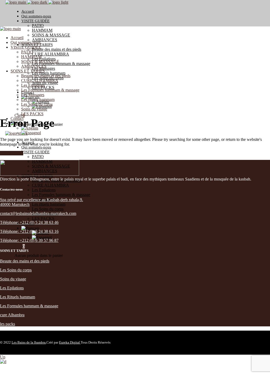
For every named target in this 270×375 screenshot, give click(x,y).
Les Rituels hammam (17, 297)
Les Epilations (12, 288)
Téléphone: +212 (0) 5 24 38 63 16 (29, 231)
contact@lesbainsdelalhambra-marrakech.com (38, 213)
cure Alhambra (12, 315)
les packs (7, 324)
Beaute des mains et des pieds (24, 261)
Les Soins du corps (16, 270)
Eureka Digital (70, 342)
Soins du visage (13, 279)
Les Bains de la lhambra (29, 342)
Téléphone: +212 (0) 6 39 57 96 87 (29, 240)
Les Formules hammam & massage (29, 306)
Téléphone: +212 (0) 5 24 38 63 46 (29, 222)
